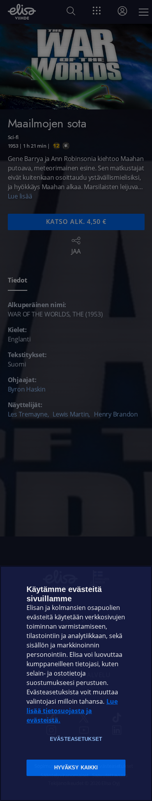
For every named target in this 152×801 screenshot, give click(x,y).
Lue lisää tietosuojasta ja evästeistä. (72, 710)
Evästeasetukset (76, 739)
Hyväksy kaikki (76, 768)
